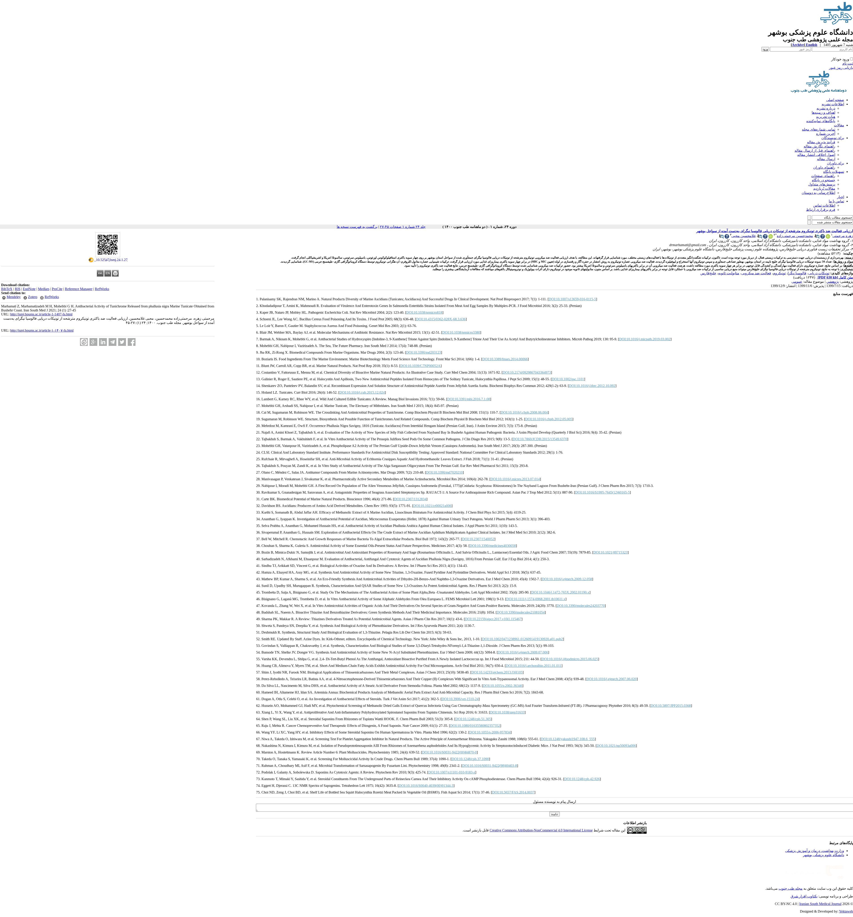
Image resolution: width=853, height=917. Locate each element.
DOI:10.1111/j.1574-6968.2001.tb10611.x (535, 599)
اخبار (840, 197)
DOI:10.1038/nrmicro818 (424, 312)
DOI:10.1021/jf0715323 (610, 552)
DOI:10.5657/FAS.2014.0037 (513, 792)
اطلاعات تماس (824, 205)
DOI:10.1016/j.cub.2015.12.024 (362, 392)
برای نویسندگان (832, 138)
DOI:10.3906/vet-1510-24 (460, 699)
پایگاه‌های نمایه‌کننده (820, 121)
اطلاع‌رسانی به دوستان (818, 193)
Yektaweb (846, 911)
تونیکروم (779, 273)
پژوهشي (832, 281)
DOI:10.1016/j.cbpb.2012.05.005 (548, 419)
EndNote (29, 289)
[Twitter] (122, 342)
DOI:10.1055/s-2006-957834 (489, 732)
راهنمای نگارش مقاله (819, 146)
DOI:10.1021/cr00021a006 (432, 506)
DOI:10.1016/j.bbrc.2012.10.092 (592, 386)
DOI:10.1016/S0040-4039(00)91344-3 (426, 785)
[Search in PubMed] (817, 237)
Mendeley (14, 297)
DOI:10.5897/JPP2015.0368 (671, 706)
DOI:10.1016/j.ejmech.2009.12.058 (567, 579)
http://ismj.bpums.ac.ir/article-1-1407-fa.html (41, 314)
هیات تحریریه (825, 117)
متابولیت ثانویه (728, 273)
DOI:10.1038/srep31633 (507, 712)
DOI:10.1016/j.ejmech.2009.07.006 (523, 652)
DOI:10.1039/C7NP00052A (420, 366)
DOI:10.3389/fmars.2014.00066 (505, 359)
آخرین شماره (825, 134)
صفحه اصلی (835, 100)
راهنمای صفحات (823, 176)
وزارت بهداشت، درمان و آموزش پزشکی (814, 851)
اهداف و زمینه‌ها (823, 112)
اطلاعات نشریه (833, 104)
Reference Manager (78, 289)
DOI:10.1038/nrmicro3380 (461, 332)
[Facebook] (132, 342)
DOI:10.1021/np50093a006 (616, 746)
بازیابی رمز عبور (841, 68)
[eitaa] (84, 342)
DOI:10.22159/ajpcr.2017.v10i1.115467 (493, 619)
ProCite (57, 289)
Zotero (32, 297)
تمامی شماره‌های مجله (818, 129)
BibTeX (6, 289)
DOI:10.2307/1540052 (478, 539)
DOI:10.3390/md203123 (423, 352)
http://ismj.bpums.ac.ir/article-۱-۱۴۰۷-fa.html (42, 330)
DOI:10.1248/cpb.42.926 (582, 779)
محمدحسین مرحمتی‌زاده (795, 236)
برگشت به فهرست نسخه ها (357, 227)
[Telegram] (112, 342)
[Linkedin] (103, 342)
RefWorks (102, 289)
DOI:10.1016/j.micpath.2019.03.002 (644, 339)
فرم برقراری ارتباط (820, 209)
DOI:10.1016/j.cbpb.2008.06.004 (524, 412)
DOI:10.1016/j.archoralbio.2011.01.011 (533, 666)
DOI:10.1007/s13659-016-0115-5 (572, 299)
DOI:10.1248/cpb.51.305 (473, 719)
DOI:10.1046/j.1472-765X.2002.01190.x (560, 592)
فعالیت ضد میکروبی (756, 273)
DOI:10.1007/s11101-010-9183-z (451, 772)
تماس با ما (836, 201)
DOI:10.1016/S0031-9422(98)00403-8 (489, 765)
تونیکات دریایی (818, 273)
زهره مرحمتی (843, 236)
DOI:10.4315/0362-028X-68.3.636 (441, 319)
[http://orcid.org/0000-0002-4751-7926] (770, 237)
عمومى (796, 281)
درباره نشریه (826, 108)
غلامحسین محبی (743, 236)
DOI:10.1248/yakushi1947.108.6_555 (568, 739)
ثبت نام (847, 63)
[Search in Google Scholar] (822, 237)
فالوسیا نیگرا (797, 273)
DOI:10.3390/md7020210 (444, 472)
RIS (17, 289)
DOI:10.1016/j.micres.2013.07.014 (515, 479)
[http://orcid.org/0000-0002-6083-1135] (828, 237)
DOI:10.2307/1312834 (410, 499)
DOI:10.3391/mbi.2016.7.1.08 (468, 399)
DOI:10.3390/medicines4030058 (493, 546)
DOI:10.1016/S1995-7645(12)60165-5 (602, 492)
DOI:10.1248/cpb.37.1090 (470, 759)
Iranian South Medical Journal (820, 904)
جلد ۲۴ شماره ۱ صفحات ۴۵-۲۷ (403, 227)
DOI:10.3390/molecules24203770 (581, 606)
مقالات (839, 125)
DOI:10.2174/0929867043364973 (527, 372)
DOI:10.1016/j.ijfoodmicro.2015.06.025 (570, 659)
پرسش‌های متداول (821, 184)
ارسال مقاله (826, 159)
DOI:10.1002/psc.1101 (568, 379)
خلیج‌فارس (708, 273)
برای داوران (835, 163)
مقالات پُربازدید (824, 188)
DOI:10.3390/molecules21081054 (521, 612)
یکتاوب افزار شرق (804, 896)
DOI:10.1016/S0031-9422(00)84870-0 (449, 752)
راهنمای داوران (824, 167)
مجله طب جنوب (791, 888)
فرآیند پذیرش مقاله (821, 142)
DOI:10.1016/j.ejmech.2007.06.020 (611, 679)
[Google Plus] (93, 342)
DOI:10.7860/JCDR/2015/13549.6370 (540, 439)
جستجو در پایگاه (823, 180)
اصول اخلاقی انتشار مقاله (816, 155)
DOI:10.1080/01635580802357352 (475, 726)
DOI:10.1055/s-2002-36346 (502, 686)
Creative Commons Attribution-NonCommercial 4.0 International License (541, 830)
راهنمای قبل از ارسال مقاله (815, 150)
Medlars (43, 289)
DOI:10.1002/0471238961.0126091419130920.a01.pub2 (522, 639)
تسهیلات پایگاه (833, 171)
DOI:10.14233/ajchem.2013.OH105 (496, 672)
